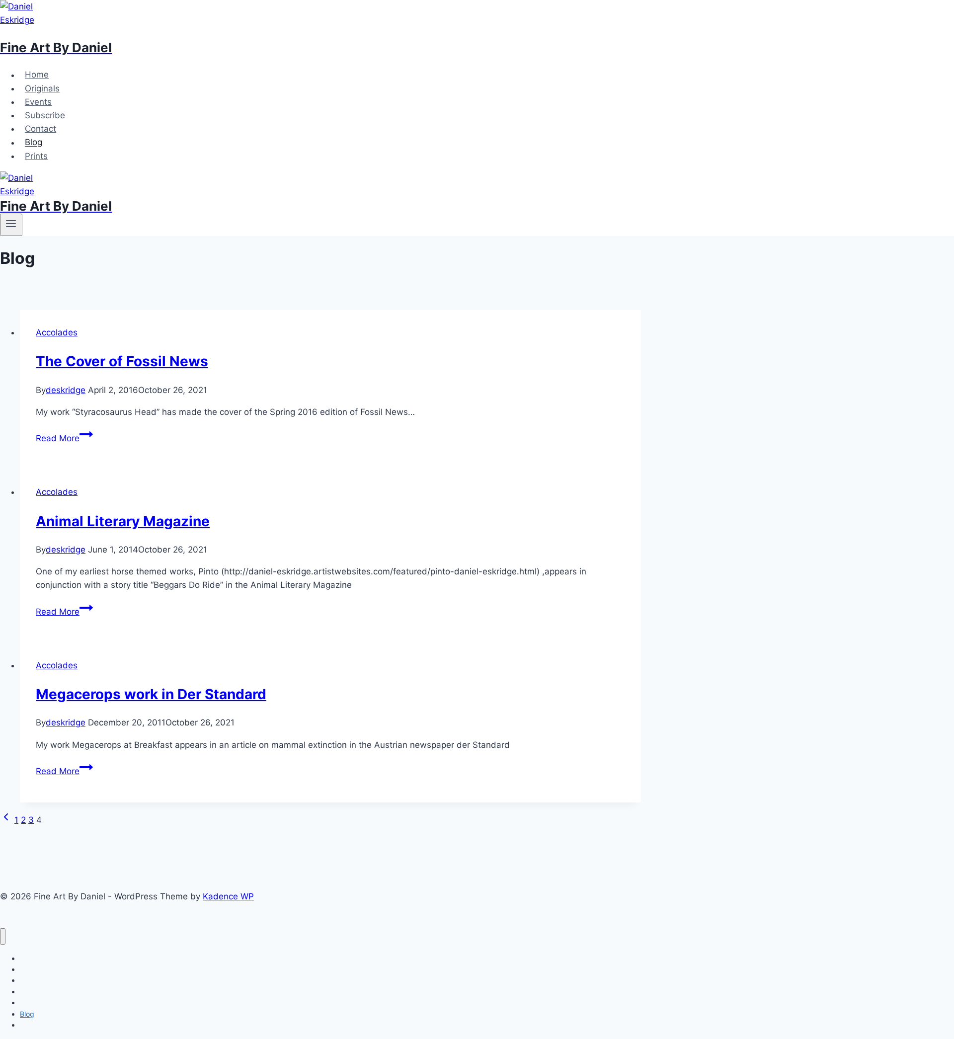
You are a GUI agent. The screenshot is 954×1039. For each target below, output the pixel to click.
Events (38, 102)
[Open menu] (11, 225)
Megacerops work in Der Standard (151, 694)
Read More (64, 438)
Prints (36, 156)
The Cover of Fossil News (122, 361)
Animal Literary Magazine (123, 521)
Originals (42, 88)
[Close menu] (2, 936)
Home (37, 75)
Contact (40, 129)
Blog (33, 143)
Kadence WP (228, 896)
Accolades (57, 332)
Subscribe (45, 115)
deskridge (65, 390)
